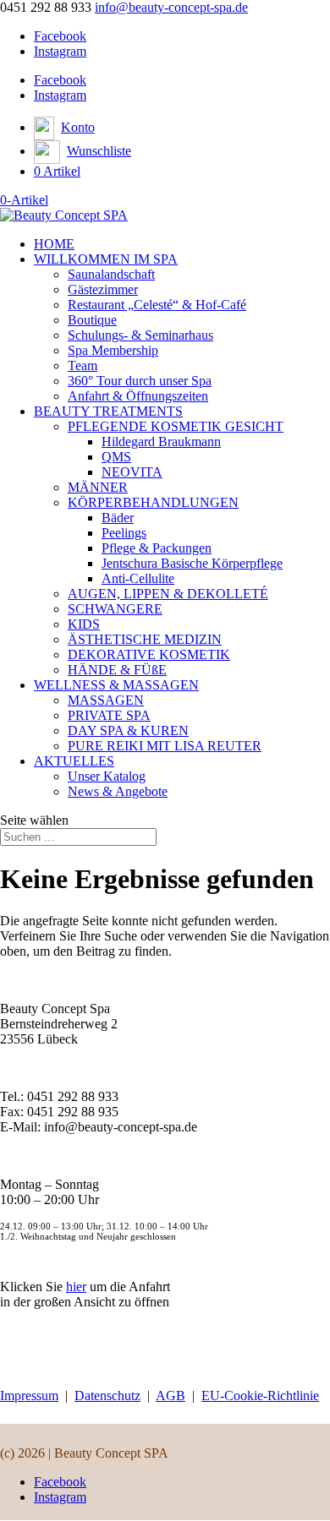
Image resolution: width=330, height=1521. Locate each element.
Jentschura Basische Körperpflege (192, 563)
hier (76, 1286)
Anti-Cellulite (138, 578)
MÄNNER (98, 487)
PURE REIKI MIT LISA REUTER (164, 746)
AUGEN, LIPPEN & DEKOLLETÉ (168, 593)
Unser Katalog (107, 776)
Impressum (29, 1395)
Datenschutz (107, 1395)
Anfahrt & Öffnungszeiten (138, 396)
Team (82, 365)
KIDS (84, 624)
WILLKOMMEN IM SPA (106, 259)
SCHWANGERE (115, 609)
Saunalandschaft (111, 274)
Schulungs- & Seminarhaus (140, 335)
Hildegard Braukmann (161, 441)
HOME (54, 244)
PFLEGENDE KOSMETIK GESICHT (175, 426)
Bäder (118, 517)
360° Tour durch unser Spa (140, 380)
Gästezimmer (103, 289)
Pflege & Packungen (157, 548)
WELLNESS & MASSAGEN (116, 685)
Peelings (124, 533)
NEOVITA (132, 472)
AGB (170, 1395)
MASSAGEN (106, 700)
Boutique (92, 320)
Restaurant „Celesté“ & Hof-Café (157, 304)
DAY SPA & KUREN (128, 730)
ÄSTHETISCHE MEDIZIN (145, 639)
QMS (116, 457)
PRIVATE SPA (109, 715)
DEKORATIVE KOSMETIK (149, 654)
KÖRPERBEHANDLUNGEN (153, 502)
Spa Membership (113, 350)
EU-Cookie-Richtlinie (260, 1395)
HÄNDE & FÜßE (117, 669)
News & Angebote (118, 791)
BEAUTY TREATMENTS (108, 411)
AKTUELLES (74, 761)
